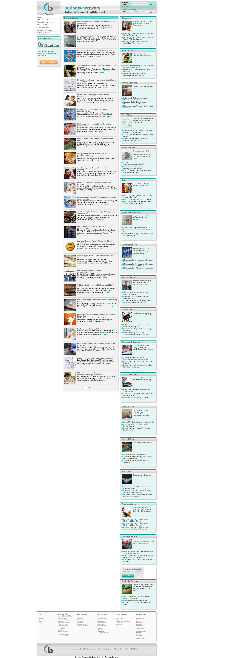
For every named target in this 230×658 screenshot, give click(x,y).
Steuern (40, 621)
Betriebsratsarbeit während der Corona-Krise (142, 476)
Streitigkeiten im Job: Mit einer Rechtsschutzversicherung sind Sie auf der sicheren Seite (142, 154)
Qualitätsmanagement (63, 634)
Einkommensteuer (130, 374)
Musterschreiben (129, 245)
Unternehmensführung (63, 620)
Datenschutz (91, 649)
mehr (105, 29)
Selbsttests (138, 637)
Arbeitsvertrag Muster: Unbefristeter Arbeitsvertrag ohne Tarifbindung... (135, 528)
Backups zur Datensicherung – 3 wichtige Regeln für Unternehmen (137, 131)
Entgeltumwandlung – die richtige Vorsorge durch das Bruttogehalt (138, 326)
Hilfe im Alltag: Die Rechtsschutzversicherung (142, 55)
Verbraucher (127, 50)
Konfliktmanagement (64, 627)
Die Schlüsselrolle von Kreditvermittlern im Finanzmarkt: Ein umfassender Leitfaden (141, 413)
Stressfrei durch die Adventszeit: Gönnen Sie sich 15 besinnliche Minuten (143, 541)
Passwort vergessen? (129, 9)
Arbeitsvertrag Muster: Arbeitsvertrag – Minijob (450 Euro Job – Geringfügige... (143, 509)
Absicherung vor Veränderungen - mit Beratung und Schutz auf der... (136, 164)
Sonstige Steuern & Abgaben (123, 621)
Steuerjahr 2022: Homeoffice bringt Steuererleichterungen (143, 379)
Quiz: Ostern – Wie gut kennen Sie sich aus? (141, 184)
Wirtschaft (41, 620)
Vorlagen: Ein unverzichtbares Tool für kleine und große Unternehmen (143, 120)
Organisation (101, 631)
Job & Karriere (43, 27)
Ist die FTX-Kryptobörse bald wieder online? (138, 422)
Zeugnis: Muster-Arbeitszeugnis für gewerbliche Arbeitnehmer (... (135, 42)
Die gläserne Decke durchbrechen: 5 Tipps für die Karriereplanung (138, 366)
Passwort (125, 4)
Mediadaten (118, 649)
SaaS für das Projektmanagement (135, 228)
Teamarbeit (62, 628)
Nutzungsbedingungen (105, 649)
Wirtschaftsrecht (129, 83)
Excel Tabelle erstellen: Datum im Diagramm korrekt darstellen (135, 139)
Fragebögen (138, 632)
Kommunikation (100, 621)
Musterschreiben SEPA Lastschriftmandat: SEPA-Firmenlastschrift (138, 261)
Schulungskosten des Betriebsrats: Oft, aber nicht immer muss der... (137, 492)
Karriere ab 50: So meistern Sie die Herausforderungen (135, 297)
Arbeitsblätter (128, 439)
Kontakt (83, 649)
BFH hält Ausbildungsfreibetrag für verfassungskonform (90, 271)
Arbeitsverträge (129, 504)
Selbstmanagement (101, 622)
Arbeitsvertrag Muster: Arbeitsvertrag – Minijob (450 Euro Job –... (136, 520)
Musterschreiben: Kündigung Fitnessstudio (138, 268)
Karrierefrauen (128, 277)
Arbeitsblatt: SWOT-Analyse (142, 443)
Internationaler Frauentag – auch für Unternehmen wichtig (135, 293)
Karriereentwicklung (131, 342)
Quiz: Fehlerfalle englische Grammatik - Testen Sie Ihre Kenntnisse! (137, 202)
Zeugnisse (126, 18)
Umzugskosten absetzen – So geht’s (136, 397)
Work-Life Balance (101, 625)
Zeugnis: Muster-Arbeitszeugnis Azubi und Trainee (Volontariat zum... (138, 38)
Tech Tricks (127, 115)
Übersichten (139, 635)
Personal (41, 618)
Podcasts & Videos (140, 638)
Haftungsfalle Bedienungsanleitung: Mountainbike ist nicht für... (135, 99)
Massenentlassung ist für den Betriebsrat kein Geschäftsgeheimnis (137, 495)
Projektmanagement (131, 212)
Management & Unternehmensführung (65, 615)
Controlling (60, 630)
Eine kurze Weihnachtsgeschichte (135, 600)
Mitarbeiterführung (63, 625)
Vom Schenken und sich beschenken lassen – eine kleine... (136, 597)
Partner (126, 649)
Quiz (124, 180)
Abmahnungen (139, 622)
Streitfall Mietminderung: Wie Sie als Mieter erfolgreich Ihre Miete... (138, 66)
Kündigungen (139, 624)
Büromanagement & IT (102, 627)
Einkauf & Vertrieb (62, 633)
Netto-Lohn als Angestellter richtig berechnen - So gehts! (143, 314)
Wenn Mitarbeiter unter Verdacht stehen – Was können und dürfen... (137, 171)
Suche (124, 11)
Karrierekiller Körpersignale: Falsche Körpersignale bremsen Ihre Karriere (142, 282)
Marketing (60, 621)
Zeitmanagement (129, 536)
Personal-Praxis (63, 624)
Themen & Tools (44, 33)
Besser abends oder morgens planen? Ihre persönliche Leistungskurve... (138, 556)
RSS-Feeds (135, 649)
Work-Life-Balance (130, 581)
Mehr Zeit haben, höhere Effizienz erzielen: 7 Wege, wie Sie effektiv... (138, 552)
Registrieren (126, 7)
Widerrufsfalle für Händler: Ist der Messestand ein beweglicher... (134, 103)
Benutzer (125, 2)
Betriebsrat (127, 472)
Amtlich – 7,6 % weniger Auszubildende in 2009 (95, 358)
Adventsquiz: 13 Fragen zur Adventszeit (137, 199)
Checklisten (138, 620)
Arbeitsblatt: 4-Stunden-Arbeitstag (135, 454)
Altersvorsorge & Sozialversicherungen (82, 625)
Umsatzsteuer (119, 618)
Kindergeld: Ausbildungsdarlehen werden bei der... (96, 329)
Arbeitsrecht (80, 618)
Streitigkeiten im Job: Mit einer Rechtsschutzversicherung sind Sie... (136, 358)
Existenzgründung (62, 618)
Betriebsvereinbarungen (141, 627)
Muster (137, 630)
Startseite (40, 14)
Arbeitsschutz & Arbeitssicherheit (66, 635)
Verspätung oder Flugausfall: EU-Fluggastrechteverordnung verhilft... (135, 74)
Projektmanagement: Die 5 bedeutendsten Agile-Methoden (142, 217)
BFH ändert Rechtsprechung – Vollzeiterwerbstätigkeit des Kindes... (91, 374)
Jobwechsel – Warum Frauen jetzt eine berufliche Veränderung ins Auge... (136, 301)
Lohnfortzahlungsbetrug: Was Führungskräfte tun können (133, 168)
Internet (100, 628)
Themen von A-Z (140, 618)
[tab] (48, 17)
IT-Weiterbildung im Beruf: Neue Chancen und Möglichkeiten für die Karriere (143, 347)
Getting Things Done (103, 632)
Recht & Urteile (43, 25)
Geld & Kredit (128, 407)
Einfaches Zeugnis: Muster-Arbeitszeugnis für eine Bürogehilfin (142, 23)
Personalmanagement (63, 622)
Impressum (75, 649)
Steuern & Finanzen (45, 30)
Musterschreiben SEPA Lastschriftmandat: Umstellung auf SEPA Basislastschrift (141, 251)
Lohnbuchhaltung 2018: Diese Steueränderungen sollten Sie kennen (136, 333)
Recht (40, 622)
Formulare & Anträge (141, 631)
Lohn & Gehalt (128, 310)
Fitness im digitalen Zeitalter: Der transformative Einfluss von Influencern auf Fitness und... (143, 587)
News (40, 17)
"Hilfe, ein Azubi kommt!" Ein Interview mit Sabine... (96, 36)
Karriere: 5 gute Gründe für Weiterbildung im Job (95, 51)
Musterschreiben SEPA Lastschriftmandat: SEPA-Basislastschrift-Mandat (138, 265)
